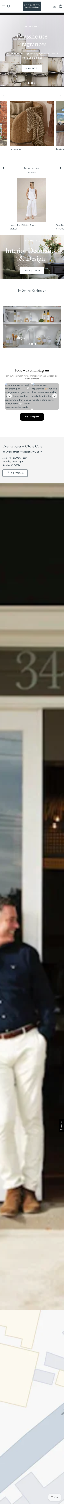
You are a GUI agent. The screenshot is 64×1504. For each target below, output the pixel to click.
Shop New (32, 64)
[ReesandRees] (32, 6)
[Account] (53, 6)
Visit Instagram (32, 416)
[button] (28, 83)
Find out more (32, 270)
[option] (32, 51)
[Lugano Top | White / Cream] (32, 200)
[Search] (10, 6)
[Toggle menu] (3, 6)
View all (32, 173)
